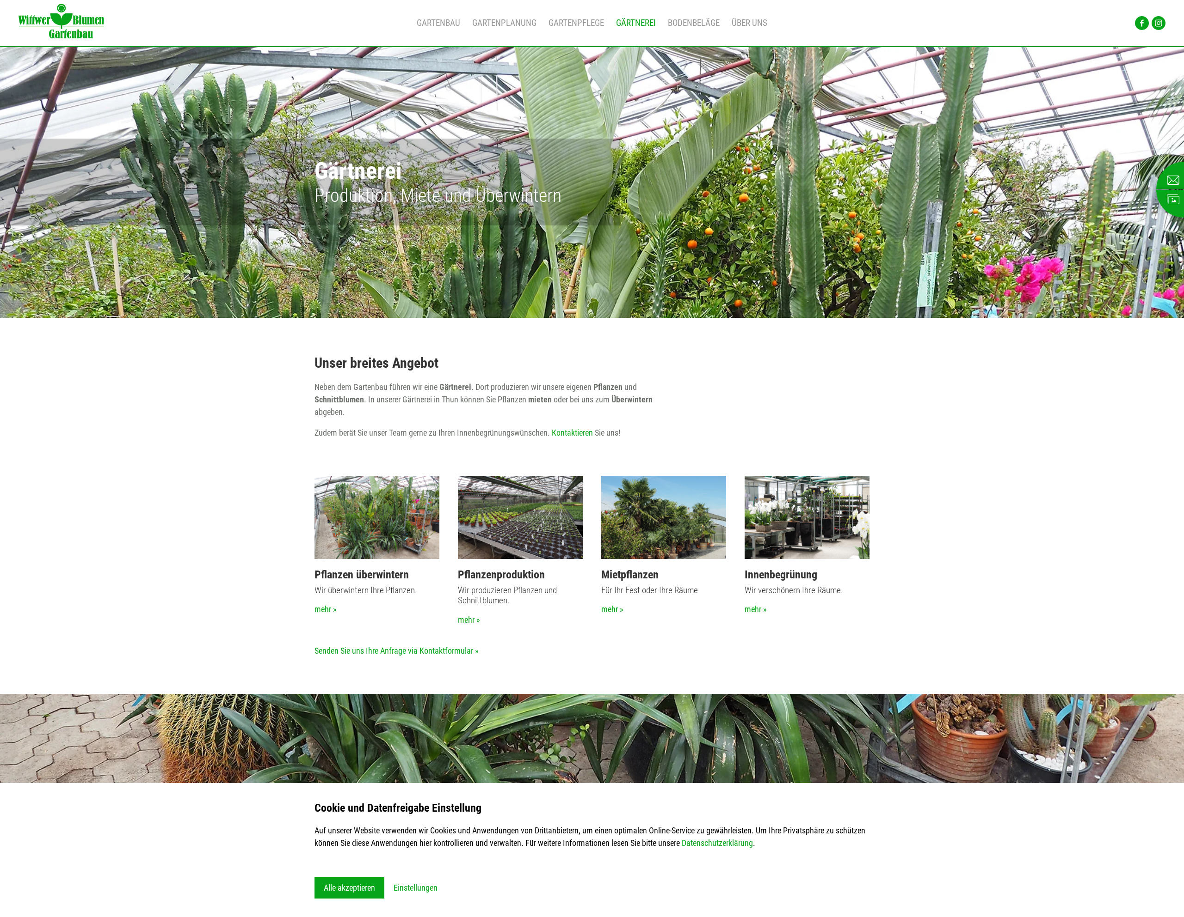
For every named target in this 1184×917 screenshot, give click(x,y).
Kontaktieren (572, 432)
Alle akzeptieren (349, 888)
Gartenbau (438, 23)
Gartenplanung (504, 23)
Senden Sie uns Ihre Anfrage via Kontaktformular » (396, 651)
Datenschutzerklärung (717, 843)
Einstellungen (416, 888)
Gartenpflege (576, 23)
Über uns (749, 23)
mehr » (325, 609)
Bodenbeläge (694, 23)
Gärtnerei (636, 23)
